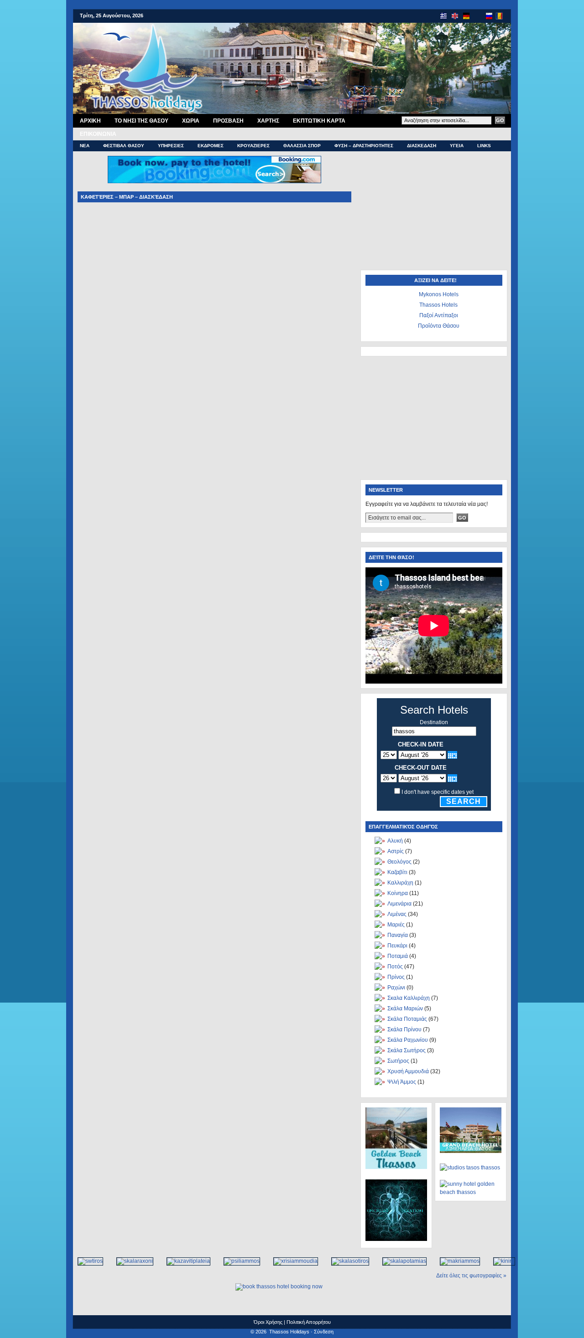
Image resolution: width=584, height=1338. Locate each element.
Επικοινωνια (98, 134)
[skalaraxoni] (130, 1261)
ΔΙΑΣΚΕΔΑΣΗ (421, 145)
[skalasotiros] (345, 1261)
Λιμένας (397, 914)
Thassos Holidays (289, 1331)
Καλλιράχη (400, 883)
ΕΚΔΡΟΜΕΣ (211, 145)
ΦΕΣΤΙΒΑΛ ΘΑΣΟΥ (123, 145)
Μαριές (396, 924)
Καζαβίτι (397, 872)
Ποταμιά (397, 956)
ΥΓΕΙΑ (457, 145)
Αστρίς (395, 851)
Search (463, 801)
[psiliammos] (237, 1261)
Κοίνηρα (397, 893)
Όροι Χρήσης (268, 1322)
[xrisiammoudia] (291, 1261)
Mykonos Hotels (439, 294)
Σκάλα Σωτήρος (406, 1050)
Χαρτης (268, 121)
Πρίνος (396, 977)
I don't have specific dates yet (438, 792)
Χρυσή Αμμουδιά (408, 1071)
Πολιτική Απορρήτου (309, 1322)
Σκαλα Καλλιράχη (408, 998)
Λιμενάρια (399, 904)
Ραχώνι (396, 987)
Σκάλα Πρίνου (404, 1029)
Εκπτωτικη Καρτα (319, 121)
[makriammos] (455, 1261)
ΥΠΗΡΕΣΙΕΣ (171, 145)
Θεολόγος (399, 862)
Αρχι (90, 121)
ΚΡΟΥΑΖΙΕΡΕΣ (253, 145)
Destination (434, 722)
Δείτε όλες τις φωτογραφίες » (471, 1275)
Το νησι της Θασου (141, 121)
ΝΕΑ (84, 145)
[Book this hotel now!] (214, 169)
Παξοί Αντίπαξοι (438, 315)
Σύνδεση (324, 1331)
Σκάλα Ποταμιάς (407, 1019)
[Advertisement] (433, 213)
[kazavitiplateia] (183, 1261)
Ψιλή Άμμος (401, 1082)
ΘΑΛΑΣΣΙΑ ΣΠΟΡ (302, 145)
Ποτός (395, 966)
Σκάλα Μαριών (405, 1008)
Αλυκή (395, 841)
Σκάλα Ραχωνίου (407, 1040)
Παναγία (397, 935)
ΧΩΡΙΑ (190, 121)
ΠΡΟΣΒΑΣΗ (228, 121)
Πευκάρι (397, 945)
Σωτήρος (398, 1061)
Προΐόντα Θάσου (438, 326)
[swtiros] (85, 1261)
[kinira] (499, 1261)
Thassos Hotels (438, 305)
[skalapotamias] (399, 1261)
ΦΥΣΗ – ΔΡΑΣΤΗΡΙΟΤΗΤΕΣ (363, 145)
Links (484, 145)
